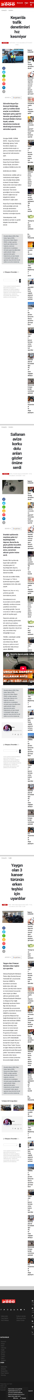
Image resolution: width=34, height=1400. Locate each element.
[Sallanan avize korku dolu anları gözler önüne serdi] (12, 487)
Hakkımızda (4, 1316)
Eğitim (3, 1358)
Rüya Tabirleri (5, 1373)
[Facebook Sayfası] (2, 1309)
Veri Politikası (5, 1320)
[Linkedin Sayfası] (15, 1309)
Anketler (3, 1369)
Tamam (23, 1398)
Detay (16, 1398)
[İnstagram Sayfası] (8, 1309)
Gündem (10, 10)
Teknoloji (3, 1348)
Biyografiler (4, 1371)
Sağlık (10, 858)
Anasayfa (4, 10)
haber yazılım (4, 1396)
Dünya (3, 1343)
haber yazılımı (4, 1392)
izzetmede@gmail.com (15, 730)
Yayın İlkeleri (4, 1318)
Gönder (20, 280)
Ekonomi (20, 3)
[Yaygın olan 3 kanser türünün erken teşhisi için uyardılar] (12, 916)
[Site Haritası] (21, 1309)
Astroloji (3, 1375)
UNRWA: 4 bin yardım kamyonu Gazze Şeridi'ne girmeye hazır (30, 316)
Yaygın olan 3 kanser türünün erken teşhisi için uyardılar (30, 154)
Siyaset (3, 1352)
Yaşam (3, 1356)
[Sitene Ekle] (25, 1309)
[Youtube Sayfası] (11, 1309)
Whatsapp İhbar (21, 1318)
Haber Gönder (21, 1320)
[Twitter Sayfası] (5, 1309)
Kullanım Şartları (21, 1316)
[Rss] (18, 1309)
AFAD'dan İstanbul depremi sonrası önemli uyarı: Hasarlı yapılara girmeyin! (31, 86)
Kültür (2, 1345)
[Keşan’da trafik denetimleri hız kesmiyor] (12, 56)
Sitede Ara (4, 1367)
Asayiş (3, 1354)
